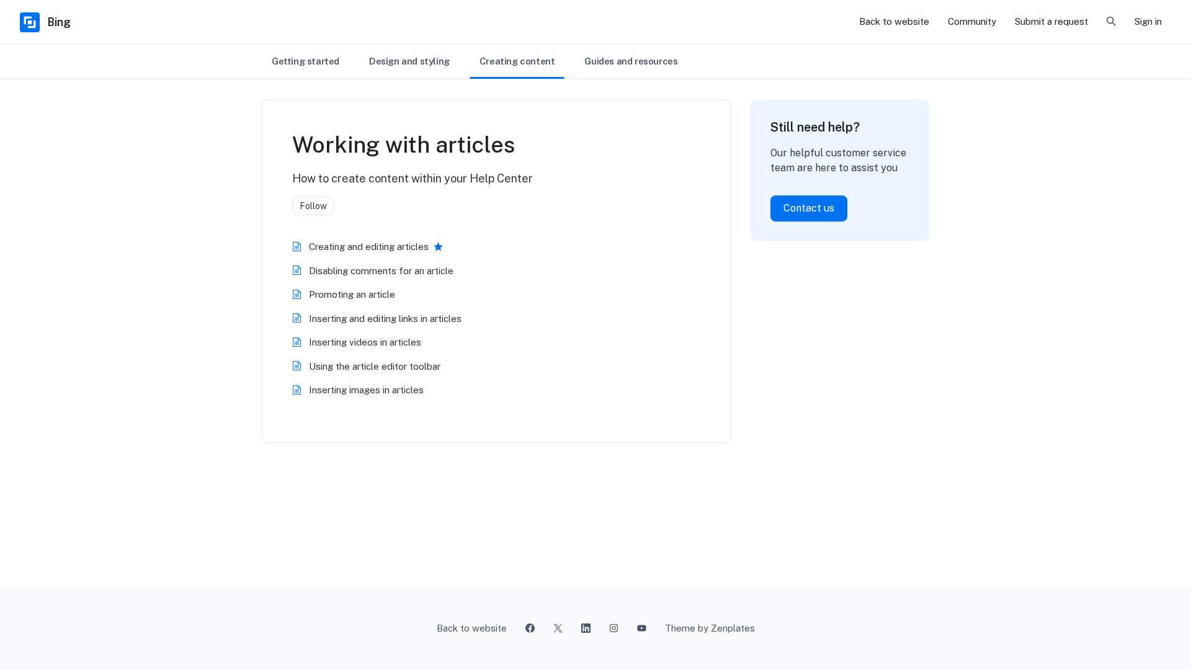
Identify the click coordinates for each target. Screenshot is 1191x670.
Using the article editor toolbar (374, 366)
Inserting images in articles (366, 390)
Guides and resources (630, 61)
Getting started (305, 61)
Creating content (517, 61)
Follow (313, 206)
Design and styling (409, 61)
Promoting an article (352, 294)
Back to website (894, 21)
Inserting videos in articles (365, 342)
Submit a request (1051, 21)
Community (972, 21)
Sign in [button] (1148, 21)
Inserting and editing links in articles (385, 318)
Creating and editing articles (369, 246)
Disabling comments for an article (381, 271)
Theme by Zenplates (709, 627)
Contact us (808, 208)
